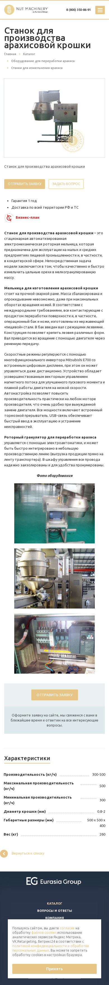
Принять (54, 969)
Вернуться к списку (28, 853)
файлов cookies (43, 932)
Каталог (54, 903)
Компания (54, 918)
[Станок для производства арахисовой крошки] (54, 118)
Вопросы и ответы (54, 910)
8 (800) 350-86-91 (78, 9)
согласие (67, 928)
